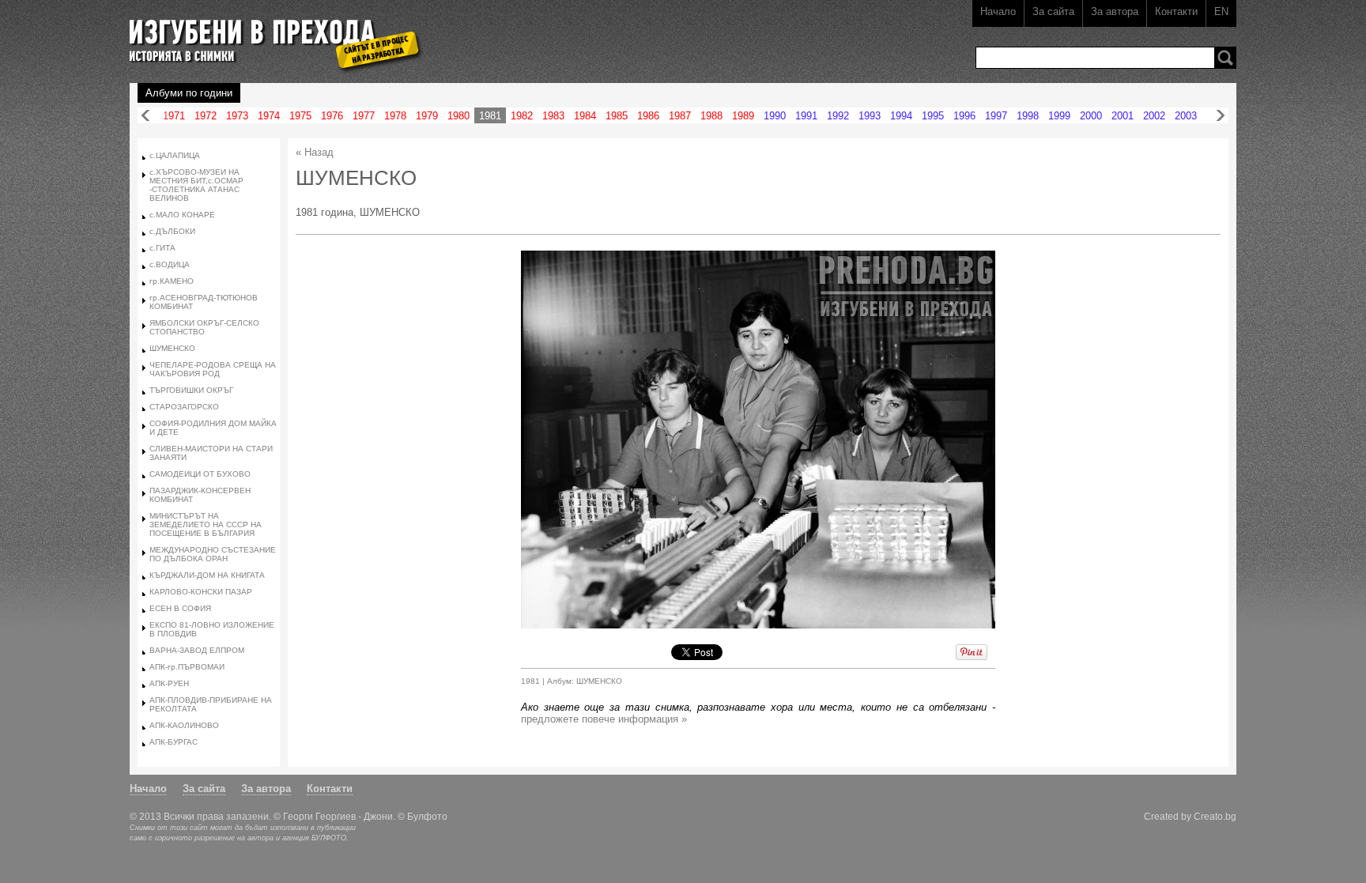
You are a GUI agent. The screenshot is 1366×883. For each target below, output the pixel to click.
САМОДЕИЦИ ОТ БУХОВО (200, 474)
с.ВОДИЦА (169, 264)
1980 (458, 116)
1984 (585, 116)
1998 (1028, 116)
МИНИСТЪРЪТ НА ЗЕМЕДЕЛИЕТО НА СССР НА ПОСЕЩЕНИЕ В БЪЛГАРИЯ (205, 524)
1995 (933, 116)
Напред (1220, 116)
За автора (1114, 11)
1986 (648, 116)
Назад (145, 116)
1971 (174, 116)
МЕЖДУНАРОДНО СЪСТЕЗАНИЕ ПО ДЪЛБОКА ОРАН (212, 554)
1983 (553, 116)
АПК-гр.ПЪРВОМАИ (187, 666)
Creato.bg (1215, 816)
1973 (237, 116)
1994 (901, 116)
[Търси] (1225, 58)
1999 (1059, 116)
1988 (711, 116)
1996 (964, 116)
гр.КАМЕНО (171, 281)
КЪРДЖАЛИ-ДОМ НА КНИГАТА (207, 575)
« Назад (315, 152)
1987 (680, 116)
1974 (269, 116)
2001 (1122, 116)
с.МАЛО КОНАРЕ (182, 214)
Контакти (1176, 11)
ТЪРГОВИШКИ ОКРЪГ (191, 390)
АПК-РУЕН (169, 683)
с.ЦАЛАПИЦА (174, 155)
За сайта (1053, 11)
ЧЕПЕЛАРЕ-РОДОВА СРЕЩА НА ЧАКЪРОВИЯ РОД (212, 369)
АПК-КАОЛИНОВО (184, 725)
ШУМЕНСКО (172, 348)
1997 (996, 116)
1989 (743, 116)
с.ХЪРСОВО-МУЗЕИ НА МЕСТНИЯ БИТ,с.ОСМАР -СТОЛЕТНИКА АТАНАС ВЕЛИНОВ (196, 185)
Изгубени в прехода (269, 34)
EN (1221, 11)
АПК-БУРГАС (173, 742)
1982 (522, 116)
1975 (300, 116)
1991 (806, 116)
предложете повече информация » (604, 719)
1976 (332, 116)
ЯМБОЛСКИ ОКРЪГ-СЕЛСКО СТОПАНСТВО (204, 327)
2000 (1091, 116)
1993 (869, 116)
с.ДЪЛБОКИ (172, 231)
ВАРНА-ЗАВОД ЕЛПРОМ (196, 650)
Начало (998, 11)
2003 (1186, 116)
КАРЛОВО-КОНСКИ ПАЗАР (200, 591)
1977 (364, 116)
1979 (427, 116)
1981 (490, 116)
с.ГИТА (162, 247)
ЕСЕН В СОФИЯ (180, 608)
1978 (395, 116)
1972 (205, 116)
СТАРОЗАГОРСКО (184, 406)
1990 (775, 116)
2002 (1154, 116)
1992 (838, 116)
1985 (617, 116)
